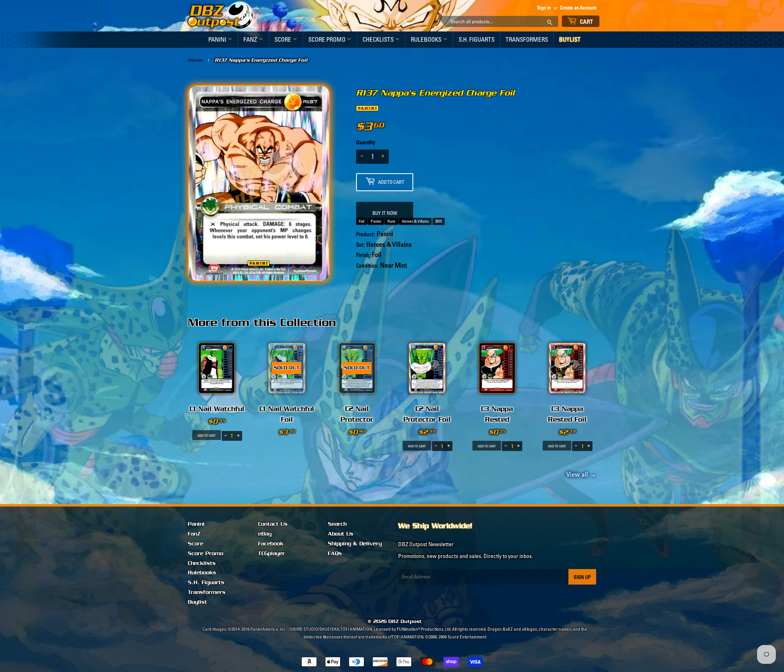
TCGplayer (271, 553)
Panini (217, 39)
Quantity (365, 142)
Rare (391, 221)
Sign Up (582, 577)
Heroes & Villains (415, 221)
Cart (586, 21)
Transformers (527, 39)
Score (283, 39)
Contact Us (272, 524)
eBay (265, 534)
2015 (438, 221)
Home (195, 60)
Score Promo (327, 39)
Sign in (544, 7)
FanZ (250, 39)
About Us (340, 534)
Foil (361, 221)
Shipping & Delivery (355, 544)
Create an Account (578, 7)
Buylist (570, 39)
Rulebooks (427, 39)
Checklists (379, 39)
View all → (580, 474)
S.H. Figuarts (476, 39)
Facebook (270, 544)
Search (337, 524)
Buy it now (384, 213)
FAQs (335, 553)
